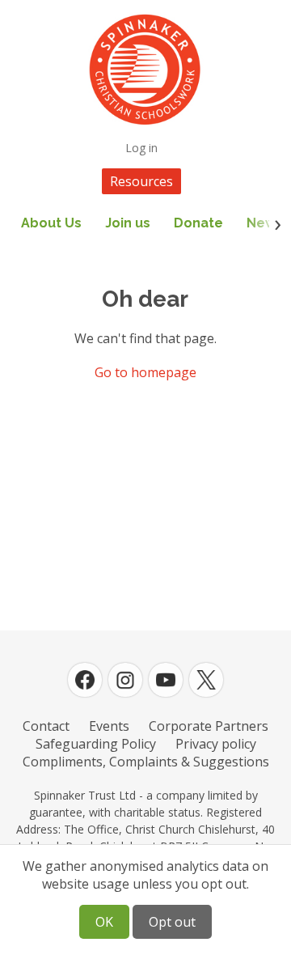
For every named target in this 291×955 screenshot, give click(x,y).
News (265, 223)
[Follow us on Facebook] (85, 680)
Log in (141, 147)
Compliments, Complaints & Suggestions (146, 761)
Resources (141, 181)
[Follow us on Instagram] (125, 680)
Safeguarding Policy (96, 744)
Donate (198, 223)
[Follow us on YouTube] (166, 680)
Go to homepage (145, 372)
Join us (127, 223)
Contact (46, 726)
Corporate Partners (208, 726)
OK (104, 922)
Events (109, 726)
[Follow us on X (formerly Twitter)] (206, 680)
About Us (51, 223)
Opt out (172, 922)
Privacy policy (215, 744)
